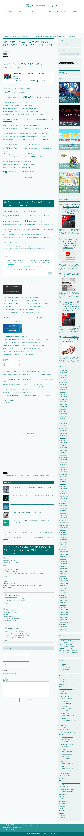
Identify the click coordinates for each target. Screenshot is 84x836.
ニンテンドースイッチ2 (65, 684)
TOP (12, 36)
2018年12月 (63, 580)
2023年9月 (62, 442)
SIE (62, 727)
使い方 (23, 475)
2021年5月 (62, 510)
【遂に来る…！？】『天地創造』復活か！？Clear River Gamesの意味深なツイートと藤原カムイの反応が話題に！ (69, 98)
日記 (61, 810)
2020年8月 (62, 532)
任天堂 (61, 693)
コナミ (63, 761)
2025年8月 (62, 399)
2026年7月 (62, 372)
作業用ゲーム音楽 (66, 791)
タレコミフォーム (35, 11)
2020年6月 (62, 537)
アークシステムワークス (67, 751)
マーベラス (64, 746)
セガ (63, 766)
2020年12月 (63, 522)
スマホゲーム (63, 803)
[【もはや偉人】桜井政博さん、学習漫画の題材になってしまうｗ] (6, 517)
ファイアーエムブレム (67, 715)
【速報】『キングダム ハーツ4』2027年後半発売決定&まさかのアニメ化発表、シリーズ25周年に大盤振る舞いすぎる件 (69, 165)
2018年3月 (62, 602)
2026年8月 (62, 370)
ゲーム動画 (62, 801)
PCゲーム (62, 806)
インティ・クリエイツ (67, 754)
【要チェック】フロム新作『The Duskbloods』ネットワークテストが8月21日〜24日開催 (69, 123)
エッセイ (62, 691)
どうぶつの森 (65, 713)
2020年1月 (62, 549)
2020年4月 (62, 542)
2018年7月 (62, 593)
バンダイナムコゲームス (67, 737)
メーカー (62, 734)
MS (62, 725)
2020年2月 (62, 547)
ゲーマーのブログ (63, 72)
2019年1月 (62, 578)
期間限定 (8, 475)
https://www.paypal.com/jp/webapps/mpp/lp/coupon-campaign (17, 321)
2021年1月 (62, 520)
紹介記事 (42, 475)
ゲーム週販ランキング (67, 732)
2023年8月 (62, 445)
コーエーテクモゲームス (67, 758)
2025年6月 (62, 404)
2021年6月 (62, 508)
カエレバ (18, 76)
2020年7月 (62, 534)
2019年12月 (63, 551)
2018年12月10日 (33, 269)
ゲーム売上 (62, 729)
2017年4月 (62, 629)
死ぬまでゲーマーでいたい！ (42, 5)
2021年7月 (62, 505)
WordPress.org (65, 669)
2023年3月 (62, 457)
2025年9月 (62, 396)
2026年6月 (62, 375)
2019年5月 (62, 568)
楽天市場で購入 (31, 80)
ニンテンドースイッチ (67, 696)
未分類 (61, 817)
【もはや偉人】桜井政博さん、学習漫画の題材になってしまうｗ (25, 512)
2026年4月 (62, 380)
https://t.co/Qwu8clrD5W (24, 266)
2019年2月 (62, 576)
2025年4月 (62, 409)
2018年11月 (62, 583)
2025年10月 (63, 394)
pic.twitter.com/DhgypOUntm (37, 266)
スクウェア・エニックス (67, 763)
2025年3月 (62, 411)
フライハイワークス (66, 744)
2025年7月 (62, 401)
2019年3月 (62, 573)
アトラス (64, 741)
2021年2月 (62, 517)
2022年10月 (63, 469)
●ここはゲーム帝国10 (71, 274)
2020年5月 (62, 539)
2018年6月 (62, 595)
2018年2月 (62, 605)
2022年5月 (62, 481)
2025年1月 (62, 416)
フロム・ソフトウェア (67, 739)
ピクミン (64, 718)
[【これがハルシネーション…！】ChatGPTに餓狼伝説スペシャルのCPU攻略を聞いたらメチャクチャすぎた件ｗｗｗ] (6, 525)
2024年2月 (62, 430)
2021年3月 (62, 515)
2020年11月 (62, 525)
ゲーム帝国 (62, 815)
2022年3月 (62, 486)
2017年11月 (62, 612)
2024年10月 (63, 423)
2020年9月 (62, 530)
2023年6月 (62, 450)
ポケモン (64, 706)
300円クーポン (29, 475)
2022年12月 (63, 464)
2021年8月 (62, 503)
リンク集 (75, 11)
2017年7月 (62, 622)
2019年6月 (62, 566)
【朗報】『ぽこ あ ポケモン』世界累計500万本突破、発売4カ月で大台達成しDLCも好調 (69, 147)
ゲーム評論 (62, 778)
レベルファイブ (65, 771)
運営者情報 (9, 11)
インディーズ (65, 773)
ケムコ (63, 749)
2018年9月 (62, 588)
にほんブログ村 (6, 402)
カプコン (64, 756)
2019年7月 (62, 563)
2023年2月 (62, 459)
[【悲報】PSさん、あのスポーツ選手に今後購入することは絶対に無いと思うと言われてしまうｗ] (6, 492)
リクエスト (62, 681)
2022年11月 (62, 467)
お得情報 (47, 475)
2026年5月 (62, 377)
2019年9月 (62, 559)
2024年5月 (62, 428)
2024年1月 (62, 433)
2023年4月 (62, 455)
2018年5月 (62, 597)
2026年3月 (62, 382)
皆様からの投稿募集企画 (66, 689)
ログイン (64, 664)
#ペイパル (28, 262)
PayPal (15, 475)
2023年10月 (63, 440)
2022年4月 (62, 484)
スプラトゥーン (65, 708)
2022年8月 (62, 474)
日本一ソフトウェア (66, 768)
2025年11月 (62, 392)
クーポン (20, 475)
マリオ (63, 701)
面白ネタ (4, 54)
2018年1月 (62, 607)
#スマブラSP (11, 264)
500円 (11, 475)
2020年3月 (62, 544)
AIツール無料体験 (63, 74)
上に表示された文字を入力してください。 (13, 673)
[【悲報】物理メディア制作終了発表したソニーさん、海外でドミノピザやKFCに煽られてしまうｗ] (6, 508)
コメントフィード (66, 667)
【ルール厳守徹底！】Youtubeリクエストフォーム (71, 339)
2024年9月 (62, 426)
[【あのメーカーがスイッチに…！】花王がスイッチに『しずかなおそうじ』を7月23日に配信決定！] (6, 500)
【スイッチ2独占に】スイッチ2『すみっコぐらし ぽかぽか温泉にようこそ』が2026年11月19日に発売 (69, 189)
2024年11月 (62, 421)
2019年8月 (62, 561)
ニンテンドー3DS (66, 698)
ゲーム (61, 722)
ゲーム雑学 (62, 780)
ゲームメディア (63, 775)
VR (61, 808)
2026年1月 (62, 387)
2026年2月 (62, 384)
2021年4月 (62, 513)
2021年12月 (63, 493)
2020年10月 (63, 527)
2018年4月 (62, 600)
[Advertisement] (42, 23)
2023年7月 (62, 447)
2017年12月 (63, 609)
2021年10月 (63, 498)
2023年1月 (62, 462)
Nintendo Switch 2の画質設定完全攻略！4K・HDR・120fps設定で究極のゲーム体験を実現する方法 (71, 306)
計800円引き (36, 475)
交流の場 (48, 11)
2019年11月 (62, 554)
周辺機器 (62, 686)
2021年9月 (62, 501)
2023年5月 (62, 452)
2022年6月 (62, 479)
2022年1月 (62, 491)
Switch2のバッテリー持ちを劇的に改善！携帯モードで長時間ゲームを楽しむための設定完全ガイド (71, 209)
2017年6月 (62, 624)
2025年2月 (62, 413)
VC (61, 798)
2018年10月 (63, 585)
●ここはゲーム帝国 (61, 11)
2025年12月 (63, 389)
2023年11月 (62, 438)
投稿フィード (65, 666)
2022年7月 (62, 476)
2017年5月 (62, 626)
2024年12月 (63, 418)
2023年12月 (63, 435)
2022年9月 (62, 471)
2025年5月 (62, 406)
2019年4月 (62, 571)
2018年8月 (62, 590)
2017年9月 (62, 617)
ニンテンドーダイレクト (67, 720)
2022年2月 (62, 488)
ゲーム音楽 (62, 786)
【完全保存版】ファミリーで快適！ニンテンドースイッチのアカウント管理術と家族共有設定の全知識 (71, 243)
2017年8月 (62, 619)
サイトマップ (22, 11)
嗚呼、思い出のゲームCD (68, 789)
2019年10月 (63, 556)
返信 (4, 565)
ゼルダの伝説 (65, 703)
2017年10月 (63, 614)
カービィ (64, 710)
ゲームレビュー (63, 794)
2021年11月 (62, 496)
